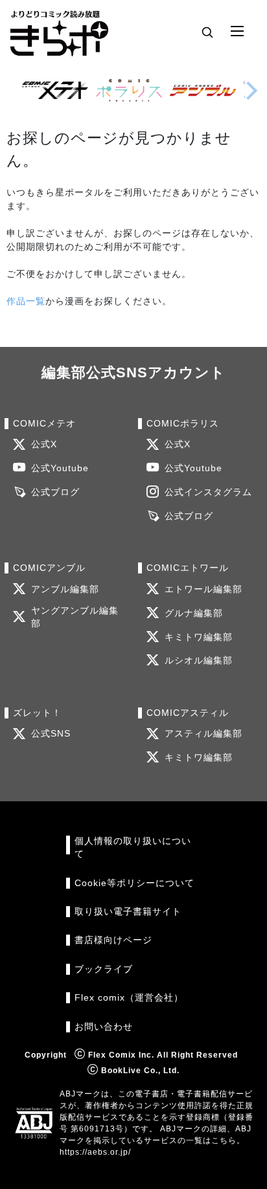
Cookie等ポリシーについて (134, 883)
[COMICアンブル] (203, 90)
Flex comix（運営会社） (129, 998)
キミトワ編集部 (199, 637)
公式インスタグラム (208, 492)
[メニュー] (237, 31)
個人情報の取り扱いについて (133, 847)
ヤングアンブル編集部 (75, 617)
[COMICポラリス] (129, 90)
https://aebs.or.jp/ (95, 1152)
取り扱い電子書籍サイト (128, 912)
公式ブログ (55, 492)
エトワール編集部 (203, 589)
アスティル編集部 (203, 734)
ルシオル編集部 (199, 660)
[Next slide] (251, 91)
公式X (44, 444)
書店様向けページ (113, 940)
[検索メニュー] (207, 31)
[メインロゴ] (59, 31)
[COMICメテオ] (55, 90)
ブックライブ (104, 969)
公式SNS (51, 734)
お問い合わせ (104, 1027)
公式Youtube (60, 468)
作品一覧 (25, 301)
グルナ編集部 (194, 613)
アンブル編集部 (65, 589)
